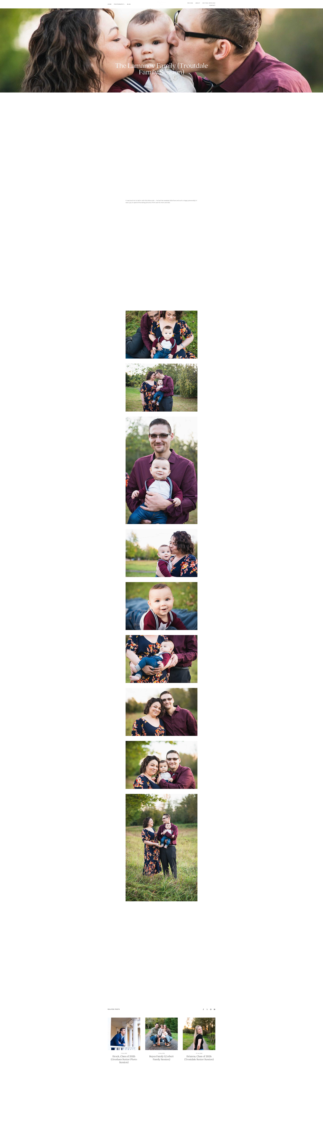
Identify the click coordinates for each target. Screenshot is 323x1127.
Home (110, 4)
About (198, 3)
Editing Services (209, 3)
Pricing (190, 3)
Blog (129, 4)
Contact (212, 5)
